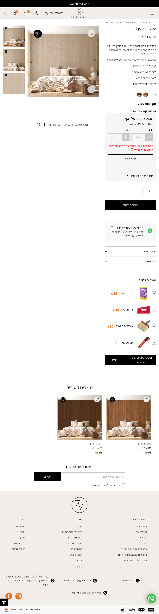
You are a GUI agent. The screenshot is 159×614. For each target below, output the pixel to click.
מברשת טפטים (124, 326)
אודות (22, 532)
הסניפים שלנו (141, 532)
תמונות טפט (76, 549)
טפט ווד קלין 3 (95, 443)
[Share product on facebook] (44, 124)
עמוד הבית (150, 22)
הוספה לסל (130, 205)
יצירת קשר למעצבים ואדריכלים (133, 554)
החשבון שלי (20, 526)
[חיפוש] (5, 13)
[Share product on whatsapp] (38, 124)
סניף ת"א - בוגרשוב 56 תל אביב (86, 592)
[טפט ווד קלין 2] (128, 417)
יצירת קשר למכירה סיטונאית (134, 549)
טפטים (141, 22)
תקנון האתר (142, 526)
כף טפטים (127, 309)
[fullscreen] (91, 89)
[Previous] (95, 61)
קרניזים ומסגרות (74, 537)
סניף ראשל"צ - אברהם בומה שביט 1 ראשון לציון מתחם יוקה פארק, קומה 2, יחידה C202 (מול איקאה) (26, 580)
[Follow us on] (18, 596)
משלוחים (151, 261)
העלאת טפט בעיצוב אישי (136, 560)
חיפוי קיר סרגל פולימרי (71, 532)
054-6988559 (127, 580)
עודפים (79, 560)
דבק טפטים (126, 293)
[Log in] (36, 12)
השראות (144, 537)
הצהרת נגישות (18, 549)
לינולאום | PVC (75, 554)
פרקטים (78, 566)
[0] (15, 13)
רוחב (150, 129)
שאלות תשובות (18, 543)
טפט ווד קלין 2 (144, 443)
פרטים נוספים (149, 251)
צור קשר (21, 537)
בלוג (146, 543)
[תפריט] (152, 13)
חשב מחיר (131, 159)
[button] (4, 602)
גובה (127, 129)
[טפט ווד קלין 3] (79, 417)
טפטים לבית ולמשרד (127, 22)
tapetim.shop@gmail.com (77, 580)
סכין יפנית (127, 342)
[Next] (31, 61)
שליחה (47, 476)
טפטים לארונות (75, 543)
